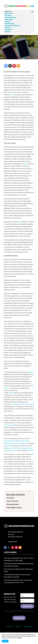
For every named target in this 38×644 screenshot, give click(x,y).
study (25, 164)
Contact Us (19, 618)
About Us (10, 626)
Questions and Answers (12, 25)
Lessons (7, 21)
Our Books (8, 15)
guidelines (30, 372)
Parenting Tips (9, 23)
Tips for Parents (12, 501)
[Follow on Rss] (20, 547)
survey (13, 94)
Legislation (8, 29)
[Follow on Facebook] (5, 547)
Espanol (7, 31)
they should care (9, 425)
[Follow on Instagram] (16, 547)
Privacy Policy (28, 626)
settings (19, 638)
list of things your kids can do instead (22, 404)
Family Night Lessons (14, 508)
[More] (18, 66)
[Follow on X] (9, 547)
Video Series (9, 13)
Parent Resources (10, 17)
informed (11, 392)
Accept (5, 641)
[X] (10, 66)
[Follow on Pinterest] (12, 547)
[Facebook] (6, 66)
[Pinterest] (14, 66)
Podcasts (8, 27)
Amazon (8, 446)
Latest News (9, 19)
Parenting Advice (12, 504)
